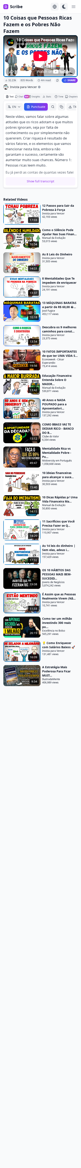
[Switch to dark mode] (64, 6)
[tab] (10, 97)
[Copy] (61, 107)
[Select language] (55, 7)
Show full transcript (40, 181)
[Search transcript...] (52, 107)
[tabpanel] (40, 144)
